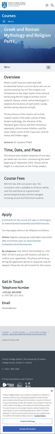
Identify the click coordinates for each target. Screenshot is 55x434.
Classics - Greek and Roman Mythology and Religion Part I (24, 334)
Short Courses (19, 332)
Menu (11, 21)
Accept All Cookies (27, 429)
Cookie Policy (40, 416)
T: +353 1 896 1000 (10, 369)
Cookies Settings (27, 421)
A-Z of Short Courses (38, 332)
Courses (9, 15)
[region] (27, 410)
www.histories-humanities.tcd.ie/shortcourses (27, 223)
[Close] (52, 391)
